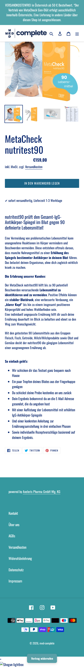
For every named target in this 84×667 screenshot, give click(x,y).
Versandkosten (33, 166)
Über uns (14, 524)
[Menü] (77, 33)
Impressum (15, 580)
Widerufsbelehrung (20, 558)
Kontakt (13, 513)
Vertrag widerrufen (42, 658)
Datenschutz (16, 569)
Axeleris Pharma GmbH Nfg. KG (41, 491)
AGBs (12, 535)
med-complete (47, 643)
